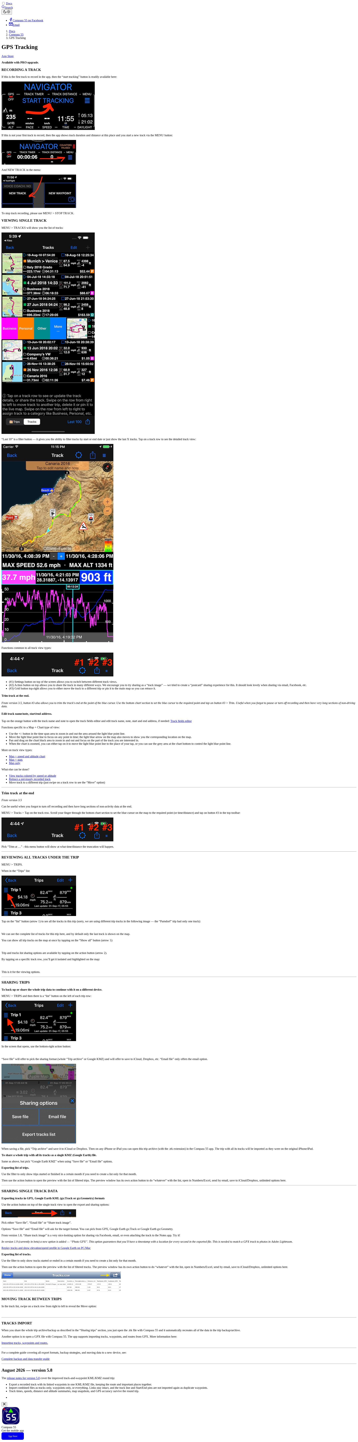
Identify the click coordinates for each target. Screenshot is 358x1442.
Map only (14, 763)
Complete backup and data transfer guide (25, 1358)
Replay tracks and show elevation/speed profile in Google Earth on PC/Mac (46, 1248)
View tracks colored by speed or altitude (32, 775)
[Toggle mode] (6, 12)
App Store (7, 56)
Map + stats (16, 759)
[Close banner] (4, 1404)
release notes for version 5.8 (23, 1378)
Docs (9, 3)
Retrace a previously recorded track (30, 779)
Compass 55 (16, 34)
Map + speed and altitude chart (27, 756)
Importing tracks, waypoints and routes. (24, 1342)
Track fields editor (181, 721)
